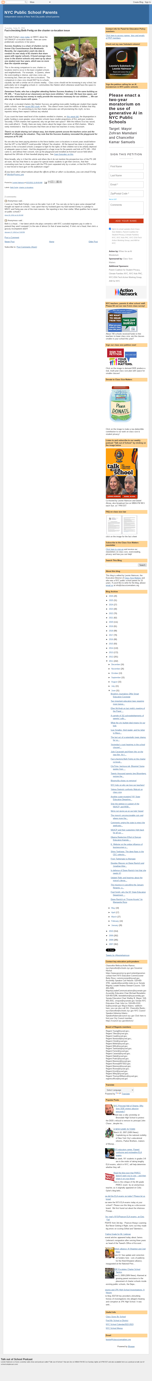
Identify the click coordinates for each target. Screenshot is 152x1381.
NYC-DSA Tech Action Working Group (125, 277)
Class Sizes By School (116, 1317)
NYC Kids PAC (135, 273)
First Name (116, 165)
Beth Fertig (14, 187)
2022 (111, 613)
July (113, 686)
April (113, 912)
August (114, 682)
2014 (111, 648)
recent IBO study (32, 106)
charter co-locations (26, 187)
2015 (111, 644)
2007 (111, 944)
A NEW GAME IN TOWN (124, 1129)
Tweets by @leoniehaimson (117, 955)
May (113, 908)
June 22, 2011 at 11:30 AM (14, 215)
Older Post (93, 242)
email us (109, 585)
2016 (111, 639)
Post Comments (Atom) (27, 247)
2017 (111, 635)
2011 (111, 661)
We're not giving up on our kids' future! (127, 811)
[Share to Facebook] (57, 181)
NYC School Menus (114, 1328)
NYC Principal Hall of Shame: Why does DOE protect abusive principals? (128, 1109)
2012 (111, 657)
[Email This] (49, 181)
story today (25, 37)
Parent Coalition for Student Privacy (124, 270)
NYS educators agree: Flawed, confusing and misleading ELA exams (128, 1152)
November (116, 669)
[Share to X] (54, 181)
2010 (111, 931)
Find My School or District (117, 1320)
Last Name (116, 174)
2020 (111, 622)
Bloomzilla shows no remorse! (124, 781)
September (116, 677)
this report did (73, 116)
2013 (111, 652)
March (114, 917)
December (116, 664)
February (115, 921)
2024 (111, 605)
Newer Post (10, 242)
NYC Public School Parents (30, 12)
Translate (126, 1094)
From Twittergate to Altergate (123, 859)
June (113, 690)
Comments (116, 203)
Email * (114, 183)
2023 (111, 609)
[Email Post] (45, 182)
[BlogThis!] (52, 181)
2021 (111, 618)
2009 (111, 935)
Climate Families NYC (118, 273)
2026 (111, 596)
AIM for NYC (114, 281)
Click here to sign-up (115, 549)
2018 (111, 631)
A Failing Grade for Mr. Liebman (117, 1234)
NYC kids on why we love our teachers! (128, 785)
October (115, 673)
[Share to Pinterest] (60, 181)
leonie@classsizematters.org (118, 1339)
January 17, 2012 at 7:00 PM (15, 232)
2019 (111, 626)
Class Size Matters (133, 578)
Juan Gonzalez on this (63, 154)
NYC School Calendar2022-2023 (119, 1324)
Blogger (131, 1346)
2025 (111, 600)
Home (51, 242)
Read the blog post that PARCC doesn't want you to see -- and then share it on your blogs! (130, 1176)
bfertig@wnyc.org (15, 174)
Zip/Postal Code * (119, 192)
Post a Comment (12, 237)
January (115, 925)
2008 (111, 940)
